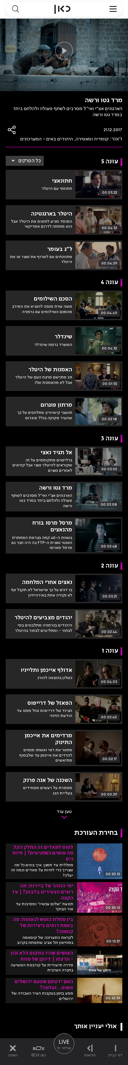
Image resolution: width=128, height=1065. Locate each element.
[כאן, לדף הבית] (62, 9)
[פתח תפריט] (113, 9)
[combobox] (25, 161)
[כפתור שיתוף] (12, 130)
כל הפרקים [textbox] (29, 160)
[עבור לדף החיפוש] (15, 9)
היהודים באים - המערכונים (46, 139)
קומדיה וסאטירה (92, 139)
